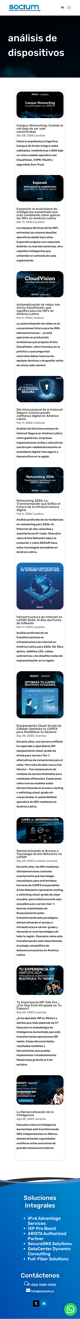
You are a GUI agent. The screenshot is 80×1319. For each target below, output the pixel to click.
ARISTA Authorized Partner (47, 1236)
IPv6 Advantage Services (44, 1221)
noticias (39, 422)
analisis (40, 135)
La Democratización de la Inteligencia (35, 1113)
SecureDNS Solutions (50, 1243)
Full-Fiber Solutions (48, 1259)
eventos (41, 735)
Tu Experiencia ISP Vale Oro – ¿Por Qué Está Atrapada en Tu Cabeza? (39, 1005)
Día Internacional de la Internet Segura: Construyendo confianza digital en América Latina (40, 414)
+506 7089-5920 (43, 1285)
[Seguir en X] (36, 1303)
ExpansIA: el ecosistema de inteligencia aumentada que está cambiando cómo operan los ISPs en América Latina (38, 213)
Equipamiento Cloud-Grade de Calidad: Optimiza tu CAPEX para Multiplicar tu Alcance (39, 729)
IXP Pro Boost (42, 1228)
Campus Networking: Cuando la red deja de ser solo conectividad (40, 128)
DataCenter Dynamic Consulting (49, 1251)
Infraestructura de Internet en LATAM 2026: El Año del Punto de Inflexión (39, 620)
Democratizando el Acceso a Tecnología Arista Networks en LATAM (39, 854)
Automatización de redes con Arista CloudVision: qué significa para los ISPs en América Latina (38, 309)
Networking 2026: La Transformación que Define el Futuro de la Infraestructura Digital (38, 505)
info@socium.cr (42, 1291)
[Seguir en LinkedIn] (44, 1303)
